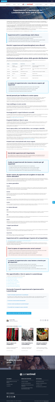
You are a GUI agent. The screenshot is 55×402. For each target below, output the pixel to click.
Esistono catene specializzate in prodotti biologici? (18, 303)
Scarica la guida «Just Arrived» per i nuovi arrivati (19, 313)
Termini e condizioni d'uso (41, 383)
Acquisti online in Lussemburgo (12, 280)
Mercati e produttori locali (11, 283)
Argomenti (8, 4)
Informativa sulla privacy (41, 386)
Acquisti (20, 326)
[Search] (48, 1)
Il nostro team (10, 384)
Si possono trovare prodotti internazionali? (16, 300)
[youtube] (14, 396)
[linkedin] (12, 396)
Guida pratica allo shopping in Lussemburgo (15, 277)
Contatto (52, 4)
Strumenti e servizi (38, 4)
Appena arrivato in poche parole (12, 382)
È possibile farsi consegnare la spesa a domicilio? (18, 307)
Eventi (19, 4)
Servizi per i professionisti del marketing (27, 386)
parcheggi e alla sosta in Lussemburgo (17, 117)
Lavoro (46, 4)
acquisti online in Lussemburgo (29, 138)
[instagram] (7, 396)
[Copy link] (48, 320)
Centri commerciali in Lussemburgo (13, 286)
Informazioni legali (40, 381)
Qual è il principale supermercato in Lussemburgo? (18, 294)
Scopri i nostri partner (26, 383)
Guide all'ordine (24, 381)
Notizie (14, 4)
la (29, 31)
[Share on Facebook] (41, 320)
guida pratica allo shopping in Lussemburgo (40, 31)
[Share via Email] (45, 320)
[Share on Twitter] (43, 320)
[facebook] (10, 396)
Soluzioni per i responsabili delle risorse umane (27, 388)
